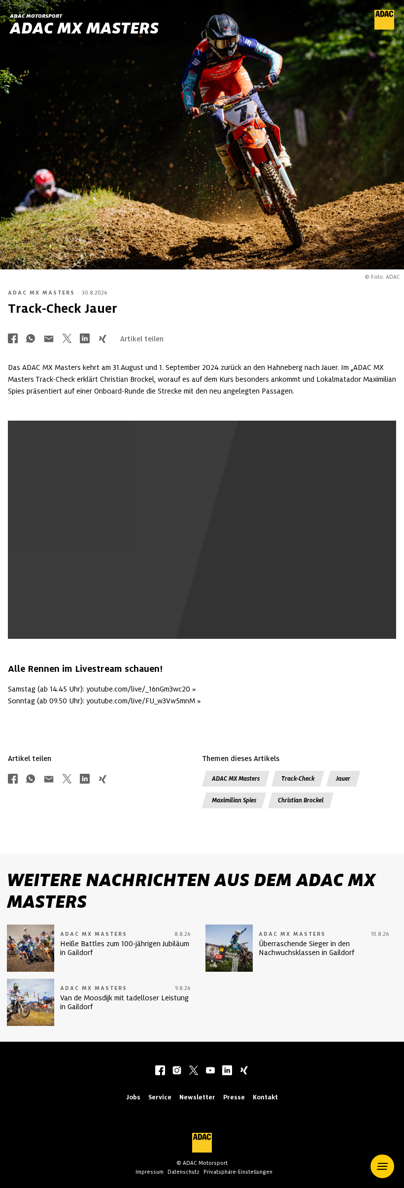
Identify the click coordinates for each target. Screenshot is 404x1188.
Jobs (133, 1097)
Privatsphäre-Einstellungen (237, 1171)
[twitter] (194, 1071)
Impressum (149, 1171)
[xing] (244, 1071)
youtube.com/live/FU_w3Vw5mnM (140, 700)
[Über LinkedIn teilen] (85, 339)
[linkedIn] (227, 1071)
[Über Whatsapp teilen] (30, 339)
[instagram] (177, 1071)
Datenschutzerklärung (285, 576)
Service (159, 1097)
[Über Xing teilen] (102, 339)
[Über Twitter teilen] (67, 339)
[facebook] (160, 1071)
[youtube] (210, 1071)
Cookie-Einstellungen (114, 576)
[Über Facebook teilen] (13, 339)
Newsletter (197, 1097)
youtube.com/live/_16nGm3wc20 (138, 689)
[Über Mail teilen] (48, 339)
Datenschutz (184, 1171)
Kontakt (265, 1097)
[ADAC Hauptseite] (384, 27)
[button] (382, 1166)
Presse (234, 1097)
